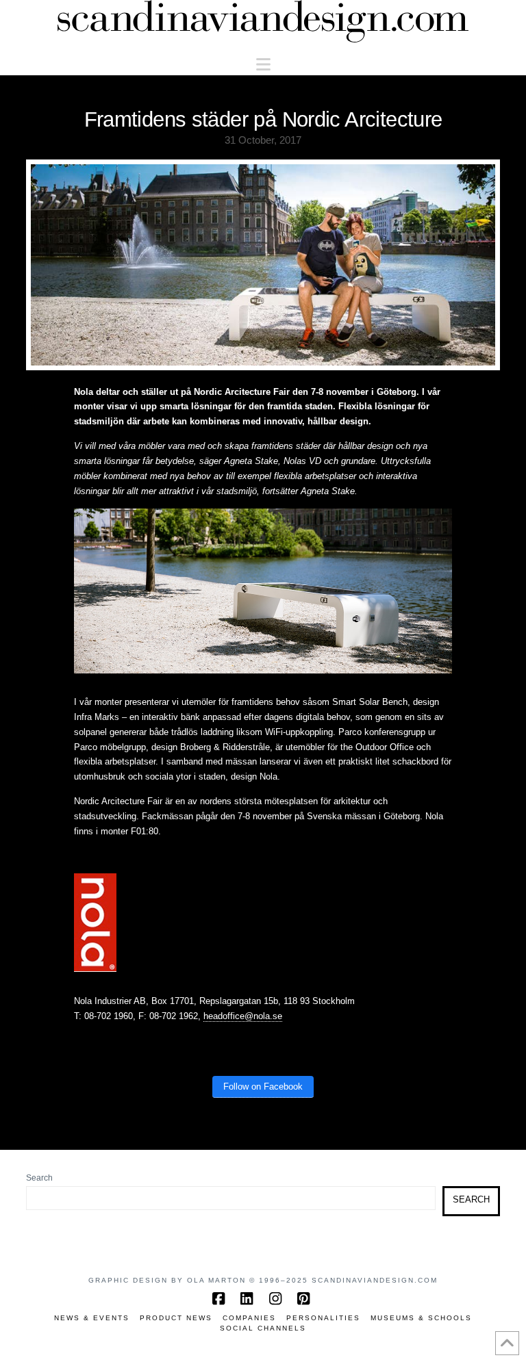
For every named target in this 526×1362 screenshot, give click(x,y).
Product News (176, 1318)
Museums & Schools (421, 1318)
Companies (249, 1318)
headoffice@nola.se (242, 1016)
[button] (263, 64)
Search (39, 1178)
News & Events (91, 1318)
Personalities (323, 1318)
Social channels (263, 1328)
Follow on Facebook (263, 1086)
